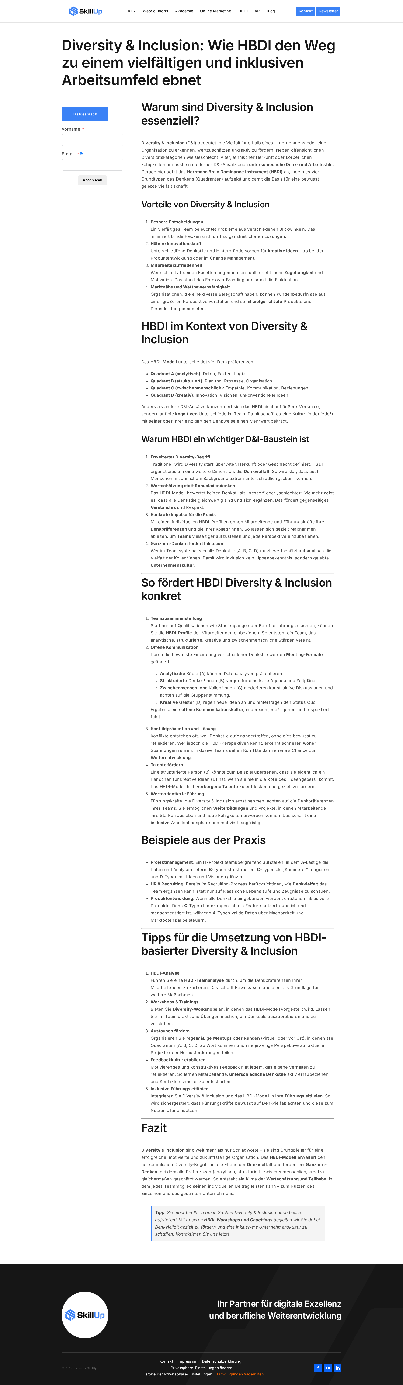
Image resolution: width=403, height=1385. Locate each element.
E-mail (68, 153)
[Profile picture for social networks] (85, 1293)
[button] (202, 1368)
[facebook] (318, 1368)
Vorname (71, 129)
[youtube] (328, 1368)
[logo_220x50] (86, 8)
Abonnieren (92, 180)
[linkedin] (337, 1368)
